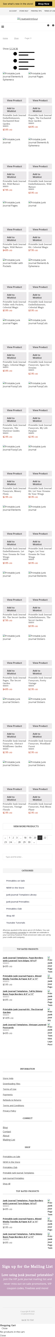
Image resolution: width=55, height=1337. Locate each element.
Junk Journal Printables (17, 901)
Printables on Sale (15, 880)
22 (45, 837)
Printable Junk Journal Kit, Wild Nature (14, 182)
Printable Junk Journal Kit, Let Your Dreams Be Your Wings (40, 491)
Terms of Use (49, 11)
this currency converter (16, 932)
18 (25, 837)
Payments (8, 1094)
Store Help (23, 11)
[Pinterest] (26, 1301)
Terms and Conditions (13, 1105)
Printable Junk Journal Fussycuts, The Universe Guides (14, 428)
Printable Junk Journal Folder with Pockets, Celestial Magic (14, 304)
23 (5, 842)
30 (29, 842)
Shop (16, 38)
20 (35, 837)
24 (10, 842)
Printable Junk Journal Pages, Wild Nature (14, 245)
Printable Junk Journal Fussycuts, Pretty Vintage (40, 680)
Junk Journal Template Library (21, 894)
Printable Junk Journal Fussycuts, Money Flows (14, 491)
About (6, 1135)
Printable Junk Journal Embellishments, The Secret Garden (40, 617)
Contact (7, 1131)
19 (30, 837)
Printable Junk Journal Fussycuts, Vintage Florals (14, 807)
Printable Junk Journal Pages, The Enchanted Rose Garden (40, 118)
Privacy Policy (9, 1110)
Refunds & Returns (12, 1100)
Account (13, 11)
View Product (14, 100)
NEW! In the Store (11, 1162)
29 (24, 842)
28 (19, 842)
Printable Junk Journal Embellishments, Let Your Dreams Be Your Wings (14, 552)
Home (5, 38)
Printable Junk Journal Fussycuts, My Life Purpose (40, 428)
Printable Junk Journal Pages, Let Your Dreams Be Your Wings (40, 552)
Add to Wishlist (11, 110)
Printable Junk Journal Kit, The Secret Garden (14, 616)
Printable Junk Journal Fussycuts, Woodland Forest (40, 743)
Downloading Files (11, 1083)
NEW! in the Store (15, 887)
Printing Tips (36, 11)
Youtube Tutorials (15, 922)
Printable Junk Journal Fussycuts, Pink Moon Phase (40, 807)
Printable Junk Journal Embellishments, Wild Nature (40, 184)
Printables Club (14, 908)
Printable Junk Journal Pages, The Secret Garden (14, 680)
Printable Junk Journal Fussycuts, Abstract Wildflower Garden (14, 743)
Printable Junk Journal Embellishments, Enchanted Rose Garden (14, 119)
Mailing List (9, 1139)
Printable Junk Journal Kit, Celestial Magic (40, 245)
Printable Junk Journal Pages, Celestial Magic (14, 363)
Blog (5, 1127)
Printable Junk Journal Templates (18, 1172)
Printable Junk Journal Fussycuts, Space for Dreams (40, 365)
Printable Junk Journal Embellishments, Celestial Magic (40, 304)
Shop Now (43, 3)
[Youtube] (29, 1301)
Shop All (10, 915)
